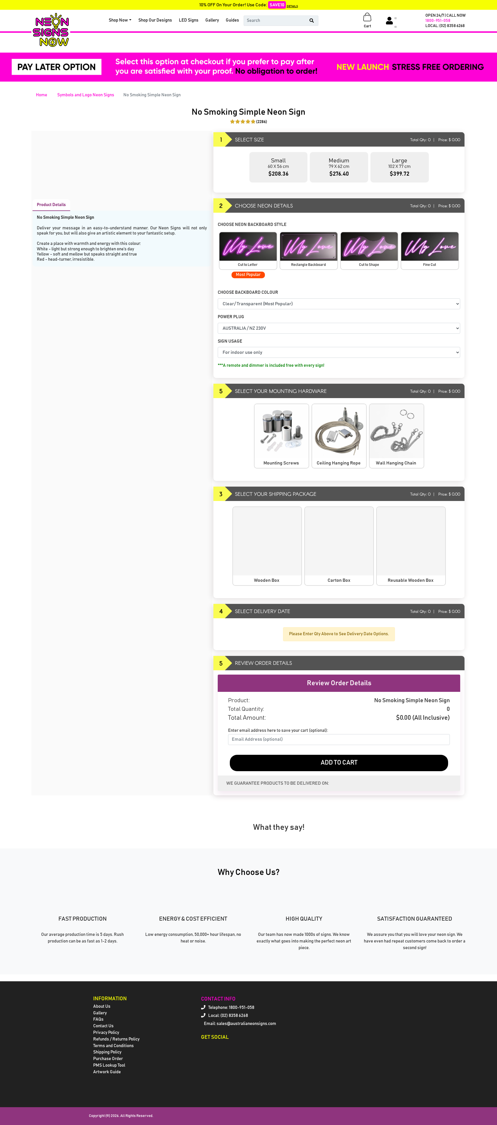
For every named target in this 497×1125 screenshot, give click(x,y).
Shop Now (118, 20)
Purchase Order (108, 1059)
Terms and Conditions (113, 1046)
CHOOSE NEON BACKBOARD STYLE (252, 224)
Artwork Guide (107, 1072)
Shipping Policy (107, 1052)
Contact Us (103, 1026)
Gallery (212, 20)
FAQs (98, 1019)
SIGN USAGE (230, 341)
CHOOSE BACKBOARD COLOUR (248, 292)
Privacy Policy (106, 1032)
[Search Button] (311, 21)
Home (41, 95)
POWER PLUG (231, 317)
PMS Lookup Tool (109, 1065)
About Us (101, 1006)
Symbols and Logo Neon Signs (85, 95)
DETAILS (292, 6)
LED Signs (188, 20)
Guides (232, 20)
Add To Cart (339, 763)
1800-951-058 (437, 21)
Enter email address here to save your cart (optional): (278, 730)
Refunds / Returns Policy (116, 1039)
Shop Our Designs (155, 20)
